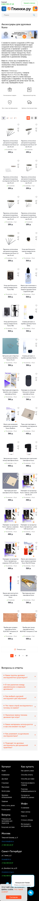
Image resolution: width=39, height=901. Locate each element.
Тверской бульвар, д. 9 (10, 837)
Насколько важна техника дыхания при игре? (15, 716)
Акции (4, 770)
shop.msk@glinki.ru (8, 841)
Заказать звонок (29, 3)
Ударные (5, 801)
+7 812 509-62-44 (7, 876)
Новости (24, 816)
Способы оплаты (27, 775)
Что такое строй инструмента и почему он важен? (18, 707)
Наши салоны (25, 812)
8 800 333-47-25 (8, 4)
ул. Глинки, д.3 (6, 855)
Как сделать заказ (27, 770)
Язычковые (5, 787)
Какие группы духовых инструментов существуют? (16, 676)
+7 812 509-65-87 (7, 863)
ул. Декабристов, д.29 (9, 868)
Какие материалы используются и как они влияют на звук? (18, 725)
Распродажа (6, 809)
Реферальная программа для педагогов (7, 821)
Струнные (5, 783)
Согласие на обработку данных (27, 796)
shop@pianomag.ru (8, 872)
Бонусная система (8, 827)
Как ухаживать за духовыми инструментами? (16, 735)
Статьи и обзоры (27, 820)
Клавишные (6, 775)
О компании (25, 807)
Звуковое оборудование (7, 796)
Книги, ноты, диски (8, 805)
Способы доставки (27, 779)
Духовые (5, 779)
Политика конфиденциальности (28, 790)
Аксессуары (6, 791)
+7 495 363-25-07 (7, 845)
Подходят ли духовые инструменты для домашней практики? (16, 745)
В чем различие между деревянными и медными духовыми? (14, 687)
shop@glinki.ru (6, 859)
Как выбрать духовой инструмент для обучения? (15, 697)
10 (26, 655)
